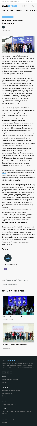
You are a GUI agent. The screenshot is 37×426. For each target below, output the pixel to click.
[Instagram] (29, 2)
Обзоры (19, 11)
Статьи (12, 11)
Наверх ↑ (4, 422)
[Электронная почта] (5, 269)
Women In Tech (8, 17)
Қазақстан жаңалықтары (10, 284)
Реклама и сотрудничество (10, 379)
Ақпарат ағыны (10, 27)
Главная (5, 11)
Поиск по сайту (30, 6)
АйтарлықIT (22, 280)
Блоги (26, 11)
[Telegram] (26, 2)
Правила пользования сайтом (11, 390)
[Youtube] (32, 2)
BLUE (9, 6)
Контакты (4, 382)
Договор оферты (7, 393)
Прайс (4, 396)
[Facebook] (34, 2)
